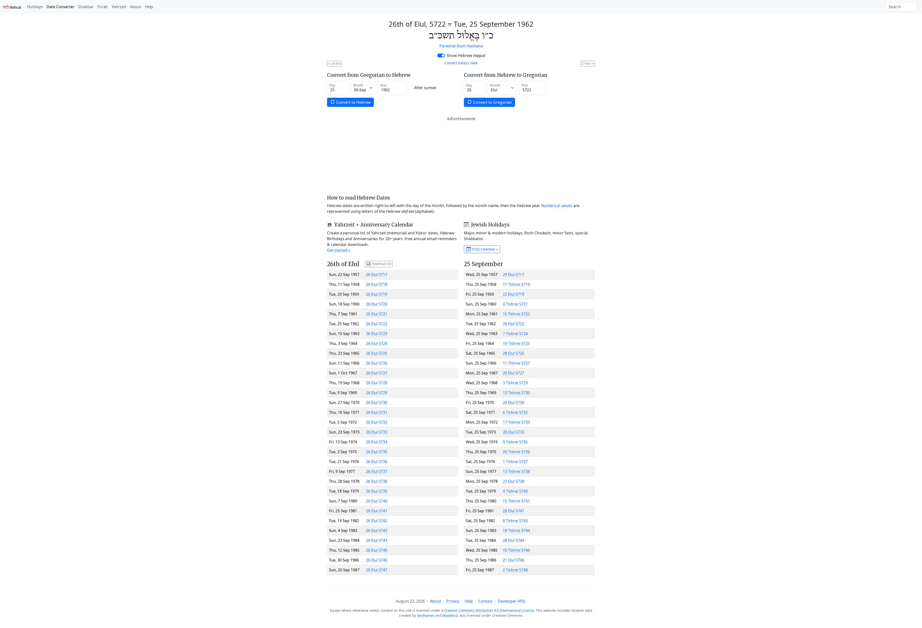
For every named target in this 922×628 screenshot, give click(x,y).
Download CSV (381, 264)
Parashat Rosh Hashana (461, 46)
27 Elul (588, 63)
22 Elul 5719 (513, 294)
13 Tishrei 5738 (516, 471)
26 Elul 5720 (376, 304)
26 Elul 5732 (376, 422)
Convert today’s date (461, 63)
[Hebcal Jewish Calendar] (12, 7)
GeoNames (425, 615)
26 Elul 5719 (376, 294)
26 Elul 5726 (376, 363)
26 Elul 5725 (376, 353)
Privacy (452, 601)
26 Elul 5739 (376, 491)
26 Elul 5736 (376, 461)
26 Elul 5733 (376, 432)
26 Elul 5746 (376, 560)
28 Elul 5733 (513, 432)
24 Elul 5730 (513, 402)
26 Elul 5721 (376, 314)
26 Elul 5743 (376, 530)
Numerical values (556, 205)
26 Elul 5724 (376, 343)
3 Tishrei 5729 (515, 382)
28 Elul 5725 (513, 353)
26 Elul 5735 (376, 451)
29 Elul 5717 (513, 274)
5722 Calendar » (484, 249)
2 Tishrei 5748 (515, 570)
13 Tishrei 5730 (516, 392)
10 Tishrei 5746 (516, 550)
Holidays (35, 6)
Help (149, 6)
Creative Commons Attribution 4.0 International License (489, 610)
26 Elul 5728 (376, 382)
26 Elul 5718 (376, 284)
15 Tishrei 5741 (516, 501)
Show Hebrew (466, 55)
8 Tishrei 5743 (515, 520)
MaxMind (450, 615)
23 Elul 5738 (513, 481)
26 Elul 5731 (376, 412)
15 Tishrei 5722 (516, 314)
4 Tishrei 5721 (515, 304)
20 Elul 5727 (513, 373)
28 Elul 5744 (513, 540)
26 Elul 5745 (376, 550)
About (135, 6)
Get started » (339, 250)
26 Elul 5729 (376, 392)
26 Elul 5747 (376, 570)
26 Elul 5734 (376, 442)
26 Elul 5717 (376, 274)
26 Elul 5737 (376, 471)
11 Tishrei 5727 (516, 363)
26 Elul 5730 (376, 402)
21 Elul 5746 (513, 560)
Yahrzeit (119, 6)
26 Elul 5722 (376, 323)
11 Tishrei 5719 (516, 284)
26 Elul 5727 (376, 373)
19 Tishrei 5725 (516, 343)
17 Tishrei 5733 (516, 422)
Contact (485, 601)
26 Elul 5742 (376, 520)
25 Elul (334, 63)
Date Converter (60, 6)
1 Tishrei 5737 (515, 461)
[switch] (441, 55)
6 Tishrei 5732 (515, 412)
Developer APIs (511, 601)
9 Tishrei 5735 (515, 442)
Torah (102, 6)
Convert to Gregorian (492, 102)
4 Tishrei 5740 (515, 491)
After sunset (425, 87)
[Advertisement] (461, 155)
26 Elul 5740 (376, 501)
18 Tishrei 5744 (516, 530)
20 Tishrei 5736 (516, 451)
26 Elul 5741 (376, 510)
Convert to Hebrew (353, 102)
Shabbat (85, 6)
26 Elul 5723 (376, 333)
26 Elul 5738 (376, 481)
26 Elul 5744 (376, 540)
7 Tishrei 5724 (515, 333)
